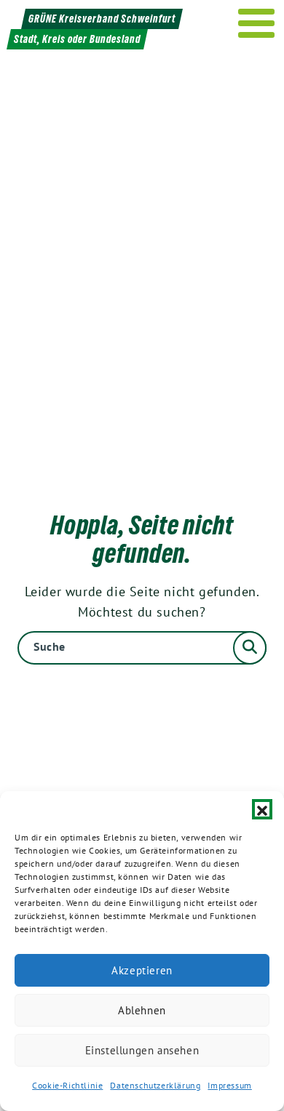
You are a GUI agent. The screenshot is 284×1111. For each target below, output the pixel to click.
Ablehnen (142, 1010)
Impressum (229, 1085)
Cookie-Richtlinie (67, 1085)
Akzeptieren (142, 970)
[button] (262, 809)
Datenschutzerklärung (155, 1085)
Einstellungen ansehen (142, 1050)
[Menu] (256, 23)
